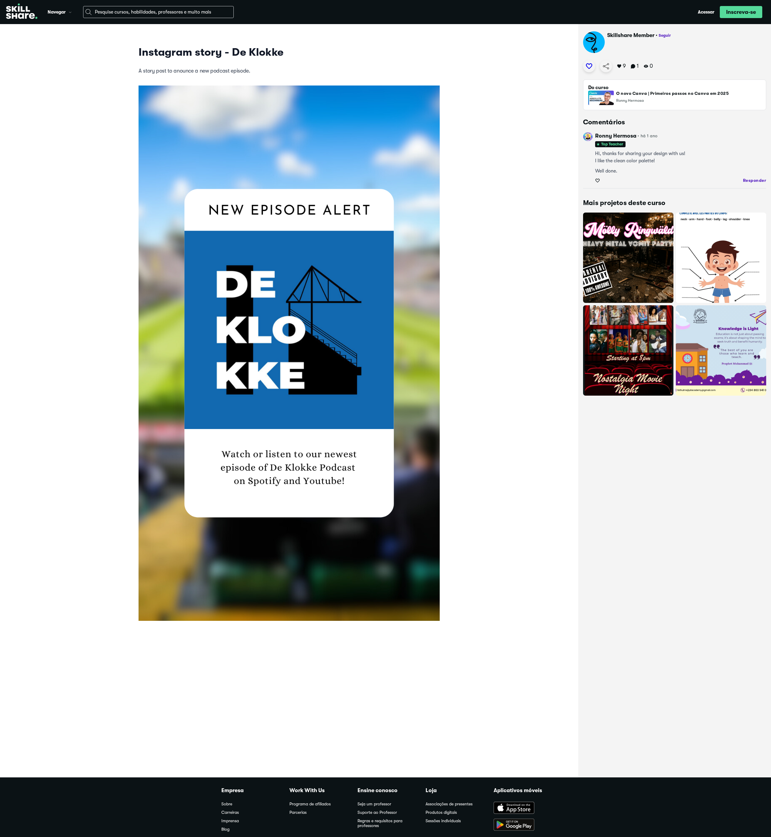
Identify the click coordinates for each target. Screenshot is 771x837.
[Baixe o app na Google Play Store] (522, 825)
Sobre (226, 804)
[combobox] (158, 12)
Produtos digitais (441, 812)
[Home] (21, 12)
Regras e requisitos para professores (379, 823)
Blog (225, 829)
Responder (754, 180)
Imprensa (230, 821)
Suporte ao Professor (377, 812)
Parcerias (298, 812)
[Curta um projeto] (589, 66)
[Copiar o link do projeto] (606, 66)
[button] (70, 11)
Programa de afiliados (310, 804)
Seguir (665, 35)
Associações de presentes (449, 804)
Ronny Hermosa (615, 136)
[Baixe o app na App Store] (522, 808)
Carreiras (230, 812)
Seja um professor (374, 804)
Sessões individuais (443, 821)
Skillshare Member (630, 35)
